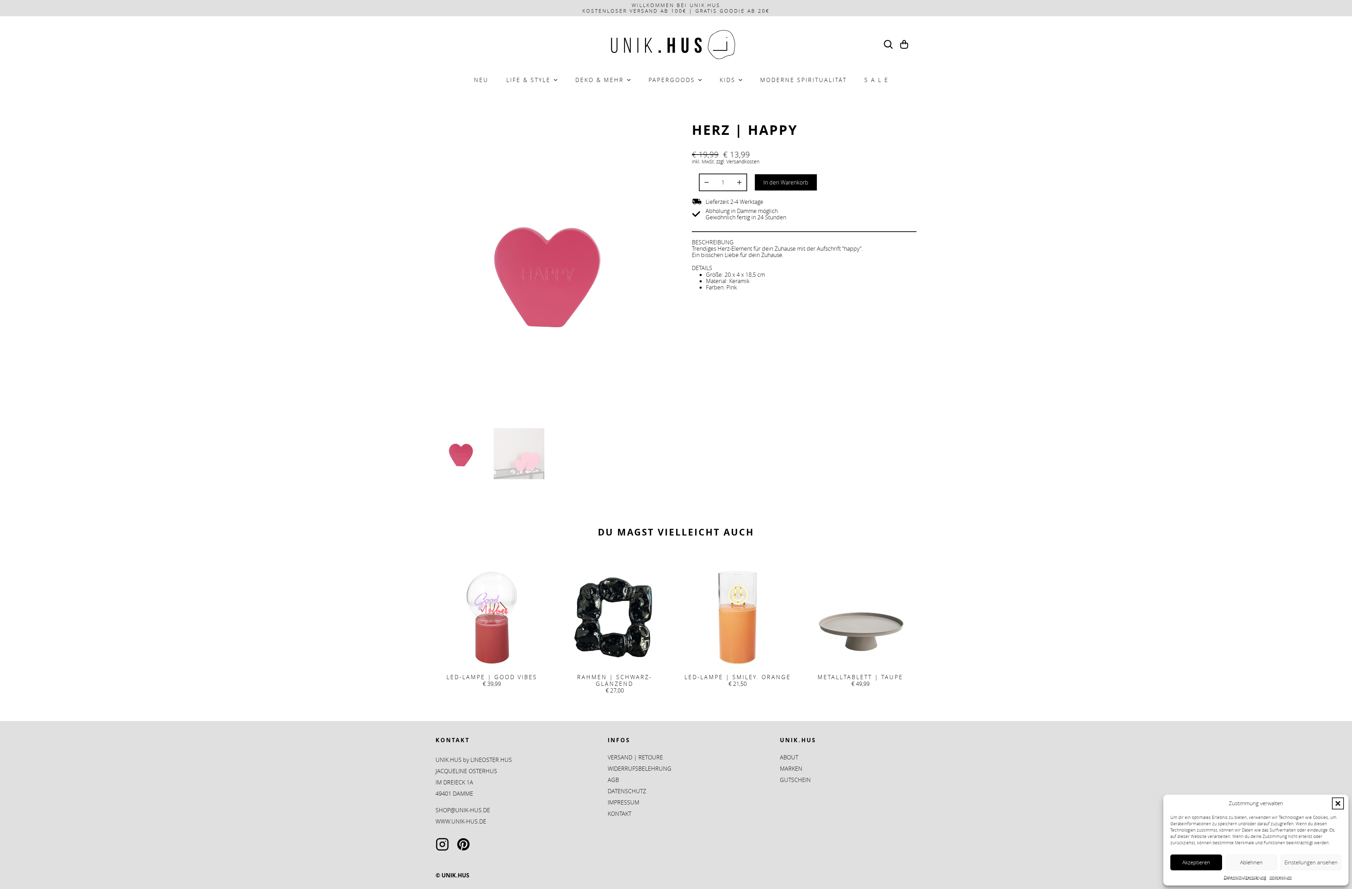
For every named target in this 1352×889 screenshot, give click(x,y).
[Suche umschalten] (888, 44)
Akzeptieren (1196, 862)
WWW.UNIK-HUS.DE (461, 821)
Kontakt (619, 813)
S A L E (876, 80)
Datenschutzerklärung (1245, 877)
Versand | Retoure (635, 757)
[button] (1337, 803)
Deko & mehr (599, 80)
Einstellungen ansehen (1311, 862)
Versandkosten (742, 161)
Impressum (1281, 877)
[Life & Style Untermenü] (555, 80)
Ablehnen (1251, 862)
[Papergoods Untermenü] (700, 80)
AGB (613, 780)
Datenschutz (627, 791)
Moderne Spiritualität (803, 80)
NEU (481, 80)
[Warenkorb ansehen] (904, 44)
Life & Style (528, 80)
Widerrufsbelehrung (639, 768)
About (789, 757)
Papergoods (672, 80)
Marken (791, 768)
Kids (728, 80)
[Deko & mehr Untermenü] (629, 80)
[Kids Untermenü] (740, 80)
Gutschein (795, 780)
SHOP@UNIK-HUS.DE (463, 810)
